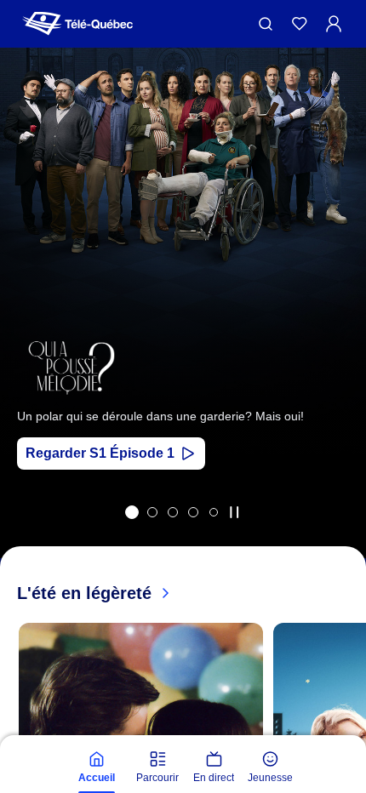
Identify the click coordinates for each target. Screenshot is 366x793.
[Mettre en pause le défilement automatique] (234, 512)
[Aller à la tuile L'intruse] (193, 512)
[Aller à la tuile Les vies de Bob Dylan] (152, 512)
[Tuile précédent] (25, 325)
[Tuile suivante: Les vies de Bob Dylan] (341, 325)
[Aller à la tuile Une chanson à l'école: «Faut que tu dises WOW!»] (213, 512)
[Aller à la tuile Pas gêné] (173, 512)
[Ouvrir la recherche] (265, 24)
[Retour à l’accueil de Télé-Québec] (77, 24)
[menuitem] (96, 767)
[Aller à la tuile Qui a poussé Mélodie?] (132, 512)
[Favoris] (299, 24)
